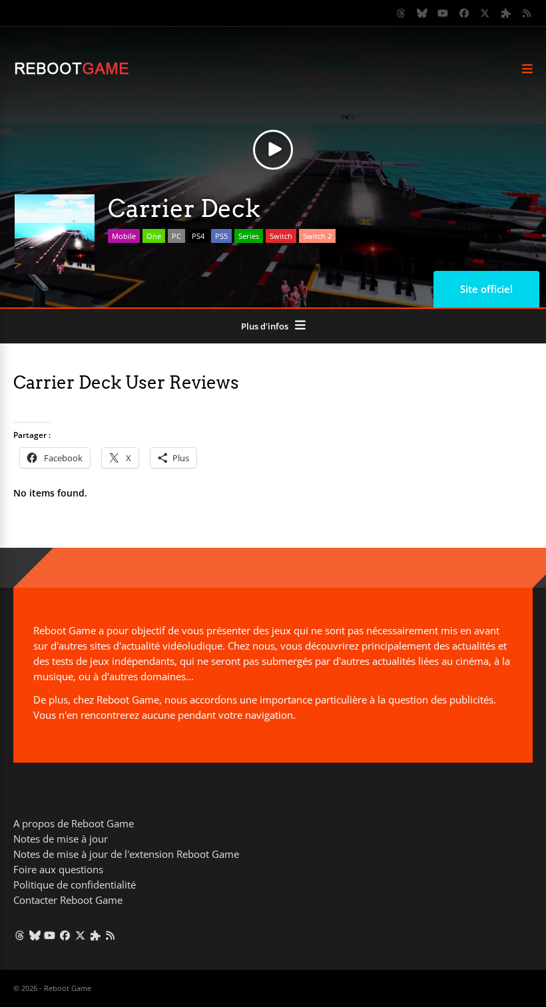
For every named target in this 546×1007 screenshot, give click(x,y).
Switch (281, 236)
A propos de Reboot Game (73, 823)
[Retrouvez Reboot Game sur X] (485, 13)
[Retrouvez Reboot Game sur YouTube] (443, 13)
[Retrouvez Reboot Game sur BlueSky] (422, 13)
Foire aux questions (58, 869)
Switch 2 (317, 236)
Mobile (124, 236)
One (153, 236)
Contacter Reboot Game (68, 899)
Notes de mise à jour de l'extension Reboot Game (126, 854)
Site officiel (486, 289)
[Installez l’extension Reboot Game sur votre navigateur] (506, 13)
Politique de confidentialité (74, 884)
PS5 (221, 236)
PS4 (198, 236)
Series (248, 236)
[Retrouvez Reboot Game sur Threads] (402, 13)
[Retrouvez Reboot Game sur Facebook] (464, 13)
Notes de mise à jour (60, 838)
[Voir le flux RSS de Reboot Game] (527, 13)
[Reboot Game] (71, 73)
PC (176, 236)
